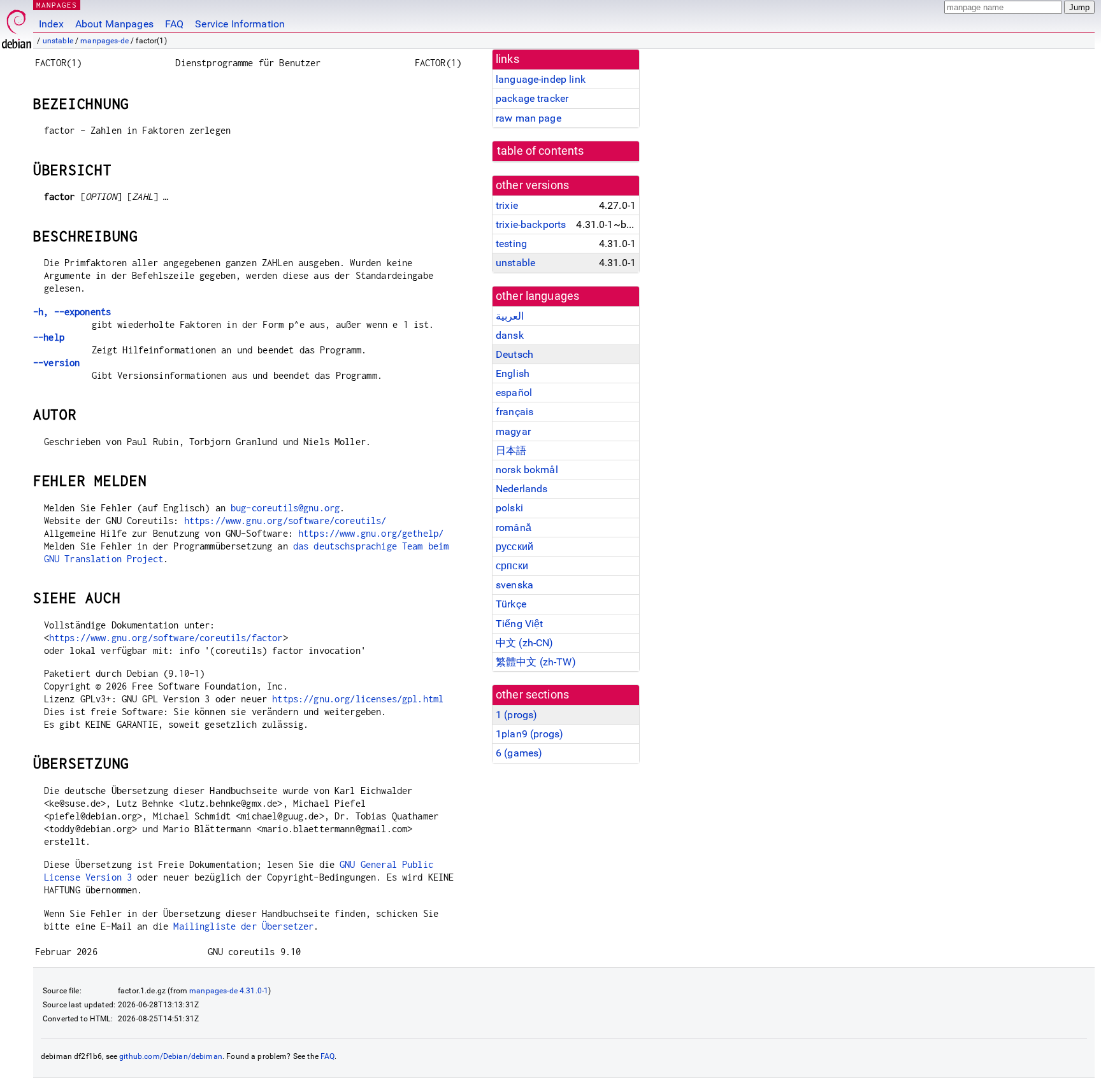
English (512, 373)
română (513, 527)
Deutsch (514, 354)
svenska (514, 585)
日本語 (511, 450)
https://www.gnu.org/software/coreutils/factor (166, 637)
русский (514, 547)
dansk (510, 335)
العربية (510, 316)
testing (511, 244)
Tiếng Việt (519, 624)
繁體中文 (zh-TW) (536, 662)
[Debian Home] (16, 26)
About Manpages (114, 24)
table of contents (540, 151)
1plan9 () (529, 734)
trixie (507, 205)
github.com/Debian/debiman (170, 1056)
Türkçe (511, 604)
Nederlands (522, 489)
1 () (516, 715)
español (514, 393)
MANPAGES (56, 5)
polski (509, 508)
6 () (519, 753)
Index (51, 24)
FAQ (174, 24)
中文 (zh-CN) (525, 643)
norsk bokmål (527, 470)
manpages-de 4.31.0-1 (228, 990)
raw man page (528, 118)
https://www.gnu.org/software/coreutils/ (285, 520)
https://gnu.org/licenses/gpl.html (357, 698)
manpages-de (104, 40)
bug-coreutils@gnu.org (285, 507)
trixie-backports (531, 224)
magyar (513, 431)
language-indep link (541, 79)
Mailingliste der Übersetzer (243, 926)
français (514, 412)
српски (512, 566)
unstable (58, 40)
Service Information (240, 24)
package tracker (532, 98)
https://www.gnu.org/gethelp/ (370, 533)
